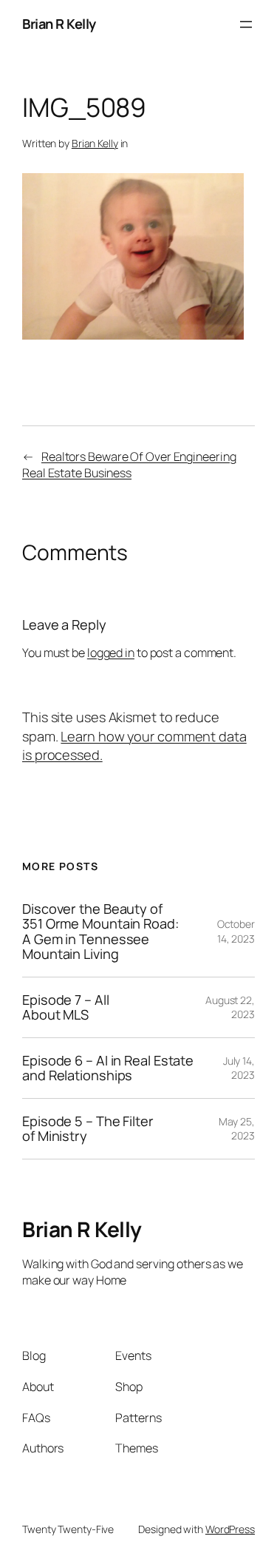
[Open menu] (246, 24)
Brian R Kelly (59, 24)
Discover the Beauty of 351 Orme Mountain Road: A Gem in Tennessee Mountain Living (100, 931)
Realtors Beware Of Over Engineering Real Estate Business (129, 465)
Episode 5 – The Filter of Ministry (88, 1129)
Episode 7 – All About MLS (65, 1007)
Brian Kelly (95, 143)
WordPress (230, 1529)
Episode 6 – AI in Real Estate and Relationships (108, 1068)
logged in (110, 652)
